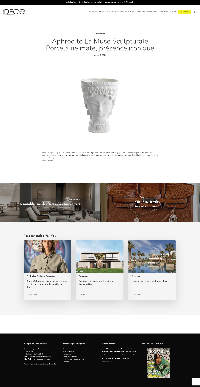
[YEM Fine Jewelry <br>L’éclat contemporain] (150, 202)
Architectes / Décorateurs (73, 359)
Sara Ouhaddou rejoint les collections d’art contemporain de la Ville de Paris (119, 350)
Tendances (100, 34)
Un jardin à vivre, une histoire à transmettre (115, 360)
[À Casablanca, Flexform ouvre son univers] (50, 202)
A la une (66, 349)
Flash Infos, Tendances (36, 276)
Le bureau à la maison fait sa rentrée (118, 355)
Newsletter (130, 2)
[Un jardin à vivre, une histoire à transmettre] (99, 270)
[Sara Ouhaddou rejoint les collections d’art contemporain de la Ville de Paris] (47, 270)
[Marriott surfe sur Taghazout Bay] (152, 270)
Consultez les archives (114, 2)
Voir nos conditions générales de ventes (40, 364)
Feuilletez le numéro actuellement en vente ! (83, 2)
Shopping (67, 354)
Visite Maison (68, 351)
